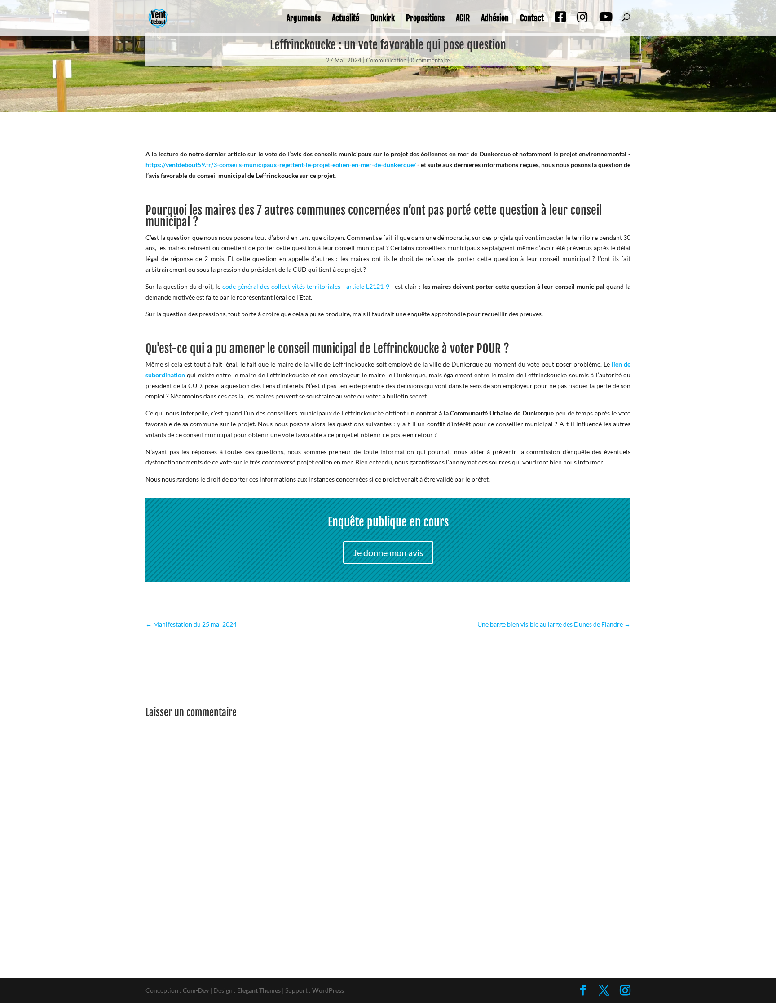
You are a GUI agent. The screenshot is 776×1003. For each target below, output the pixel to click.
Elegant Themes (259, 990)
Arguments (304, 19)
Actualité (345, 19)
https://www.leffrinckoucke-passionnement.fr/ (210, 600)
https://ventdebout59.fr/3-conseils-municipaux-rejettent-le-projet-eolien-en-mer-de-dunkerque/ (281, 164)
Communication (386, 60)
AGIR (463, 19)
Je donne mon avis (388, 552)
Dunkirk (382, 19)
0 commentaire (430, 60)
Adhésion (495, 19)
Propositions (425, 19)
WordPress (328, 990)
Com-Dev (196, 990)
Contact (532, 19)
